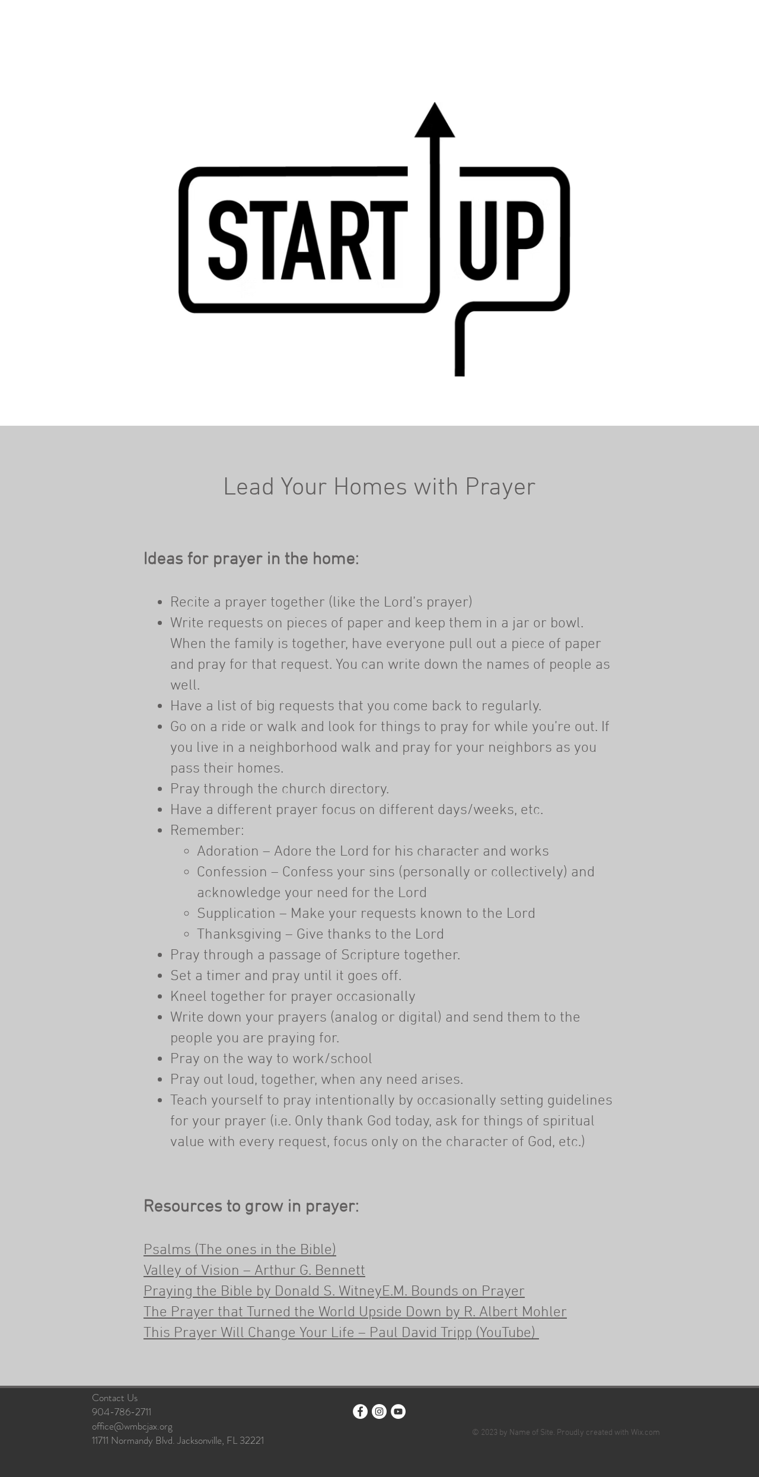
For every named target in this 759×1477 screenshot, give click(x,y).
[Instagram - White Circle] (379, 1411)
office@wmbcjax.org (132, 1426)
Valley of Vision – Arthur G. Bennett (254, 1271)
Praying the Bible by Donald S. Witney (262, 1292)
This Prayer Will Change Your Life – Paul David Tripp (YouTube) (341, 1333)
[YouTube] (398, 1411)
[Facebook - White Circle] (360, 1411)
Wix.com (645, 1433)
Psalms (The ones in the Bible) (239, 1250)
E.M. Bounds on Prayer (453, 1292)
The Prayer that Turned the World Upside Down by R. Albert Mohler (355, 1313)
